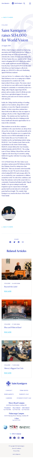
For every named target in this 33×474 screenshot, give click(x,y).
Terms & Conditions (16, 448)
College (5, 25)
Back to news (8, 17)
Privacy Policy (16, 451)
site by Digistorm (16, 454)
